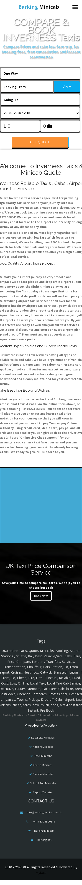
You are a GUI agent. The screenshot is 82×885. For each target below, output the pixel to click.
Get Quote (40, 142)
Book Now (41, 596)
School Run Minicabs (43, 783)
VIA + (67, 86)
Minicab (38, 7)
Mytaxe (41, 872)
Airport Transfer (43, 792)
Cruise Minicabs (42, 765)
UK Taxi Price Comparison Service (41, 569)
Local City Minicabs (42, 737)
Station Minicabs (43, 774)
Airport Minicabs (43, 746)
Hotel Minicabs (43, 755)
